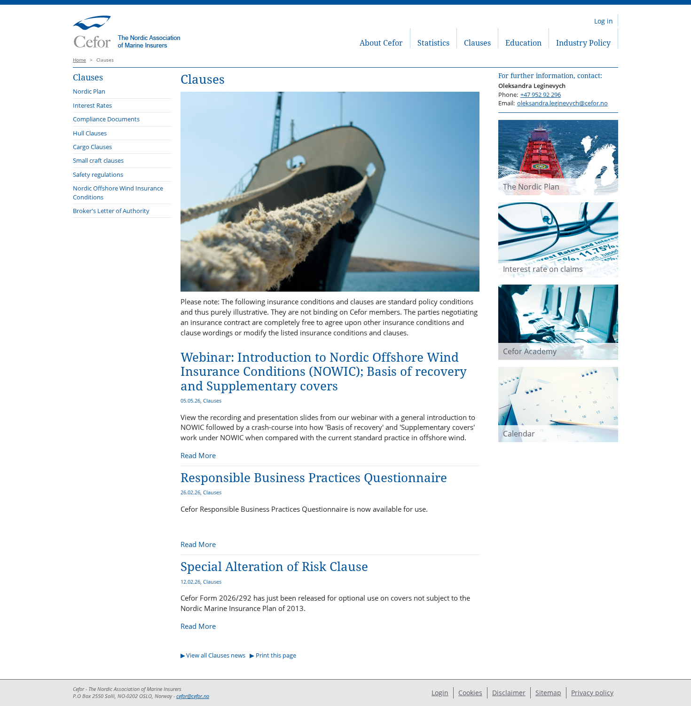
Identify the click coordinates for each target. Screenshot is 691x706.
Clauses (477, 43)
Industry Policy (583, 43)
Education (523, 43)
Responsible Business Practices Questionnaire (314, 477)
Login (440, 692)
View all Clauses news (215, 655)
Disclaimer (509, 692)
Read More (198, 455)
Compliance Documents (106, 119)
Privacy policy (592, 692)
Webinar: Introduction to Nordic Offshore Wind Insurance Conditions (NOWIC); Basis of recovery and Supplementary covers (324, 371)
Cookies (470, 692)
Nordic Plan (89, 91)
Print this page (276, 655)
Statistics (433, 43)
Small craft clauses (98, 160)
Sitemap (548, 692)
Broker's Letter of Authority (111, 210)
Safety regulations (98, 174)
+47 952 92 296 (540, 94)
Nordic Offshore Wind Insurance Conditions (118, 192)
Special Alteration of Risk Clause (274, 566)
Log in (603, 20)
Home (79, 60)
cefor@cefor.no (192, 696)
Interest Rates (92, 105)
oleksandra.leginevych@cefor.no (562, 103)
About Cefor (381, 43)
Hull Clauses (90, 133)
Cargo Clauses (92, 147)
